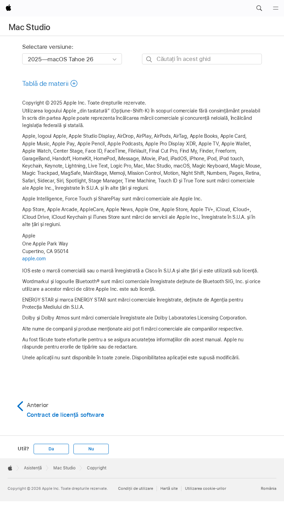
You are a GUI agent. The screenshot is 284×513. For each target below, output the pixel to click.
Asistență (33, 468)
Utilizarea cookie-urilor (205, 488)
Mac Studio (30, 27)
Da (51, 449)
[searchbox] (202, 59)
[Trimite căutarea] (149, 59)
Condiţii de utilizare (135, 488)
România (268, 488)
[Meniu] (275, 8)
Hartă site (169, 488)
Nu (91, 449)
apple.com (34, 258)
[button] (259, 8)
